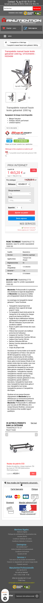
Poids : (10, 197)
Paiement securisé (22, 564)
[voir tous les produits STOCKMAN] (18, 133)
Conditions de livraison (22, 551)
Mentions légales (22, 532)
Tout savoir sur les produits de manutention (22, 560)
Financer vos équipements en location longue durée (22, 562)
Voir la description (11, 128)
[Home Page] (6, 42)
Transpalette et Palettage (14, 428)
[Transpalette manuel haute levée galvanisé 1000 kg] (11, 97)
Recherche (36, 8)
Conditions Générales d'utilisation (22, 541)
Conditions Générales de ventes (22, 539)
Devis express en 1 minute (26, 230)
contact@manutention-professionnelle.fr (22, 583)
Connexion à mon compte (16, 13)
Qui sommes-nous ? (22, 547)
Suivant (29, 98)
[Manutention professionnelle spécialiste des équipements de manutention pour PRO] (21, 20)
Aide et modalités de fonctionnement (22, 549)
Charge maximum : (14, 190)
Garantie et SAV (22, 554)
